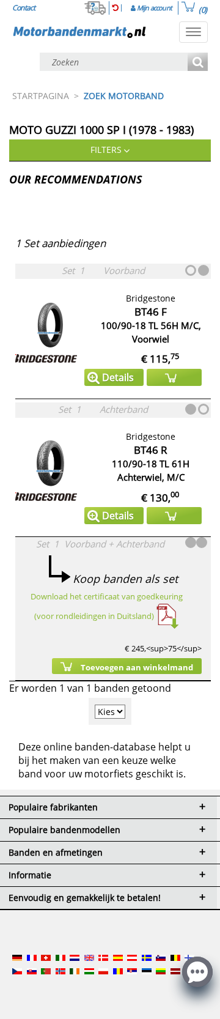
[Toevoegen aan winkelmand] (174, 377)
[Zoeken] (198, 63)
